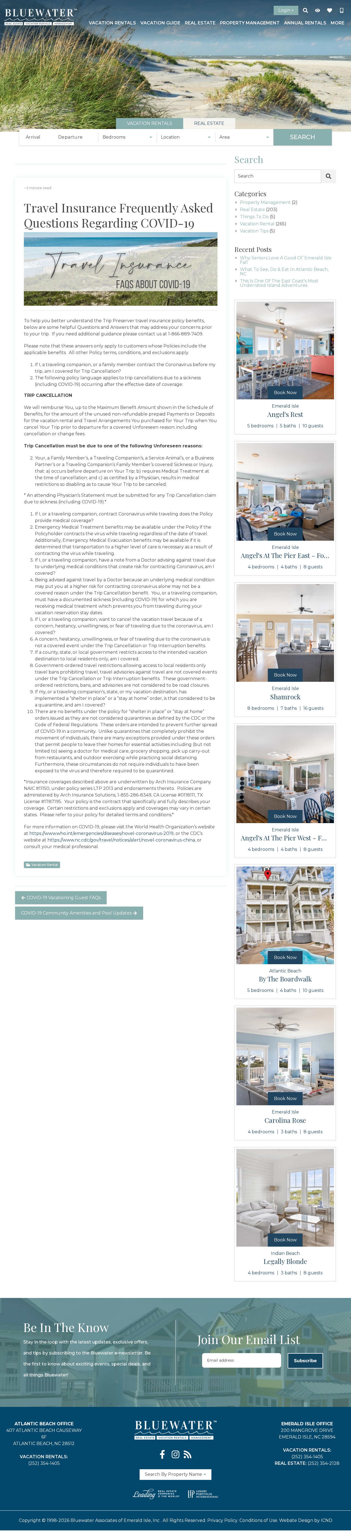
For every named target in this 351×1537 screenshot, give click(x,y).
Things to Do (254, 217)
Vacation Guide (160, 23)
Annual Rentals (305, 23)
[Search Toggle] (305, 10)
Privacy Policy (222, 1520)
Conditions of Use (258, 1520)
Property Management (250, 23)
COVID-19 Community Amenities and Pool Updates (76, 913)
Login (284, 10)
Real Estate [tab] (209, 123)
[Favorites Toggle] (330, 10)
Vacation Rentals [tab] (149, 123)
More (337, 23)
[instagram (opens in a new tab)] (175, 1454)
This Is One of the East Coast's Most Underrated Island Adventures (279, 283)
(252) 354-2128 (323, 1463)
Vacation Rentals (112, 23)
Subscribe (305, 1360)
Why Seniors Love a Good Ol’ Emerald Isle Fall (286, 260)
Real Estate (200, 23)
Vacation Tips (254, 231)
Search (302, 137)
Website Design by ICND (305, 1520)
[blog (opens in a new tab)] (187, 1454)
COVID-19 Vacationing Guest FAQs (64, 897)
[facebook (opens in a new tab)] (163, 1454)
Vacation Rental (45, 865)
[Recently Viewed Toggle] (317, 10)
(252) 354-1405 (44, 1463)
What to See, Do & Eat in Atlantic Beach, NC (284, 271)
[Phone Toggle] (342, 10)
